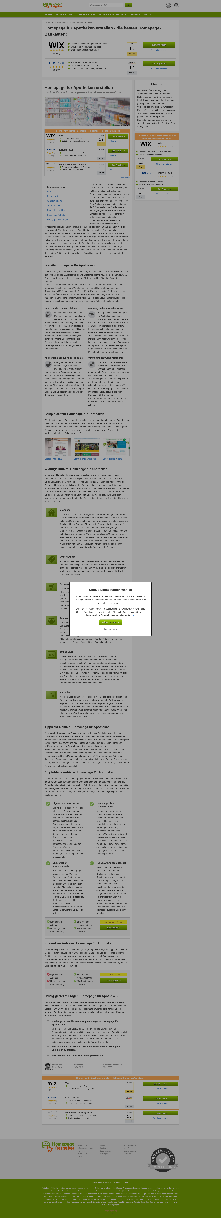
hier (132, 615)
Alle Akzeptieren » (110, 622)
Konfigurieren (110, 629)
